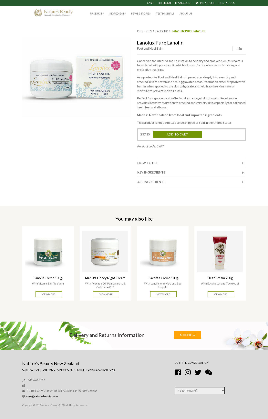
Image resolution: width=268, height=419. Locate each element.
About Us (186, 13)
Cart (150, 3)
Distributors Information (62, 369)
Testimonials (165, 13)
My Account (183, 3)
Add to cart (177, 134)
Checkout (164, 3)
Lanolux (162, 31)
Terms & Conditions (100, 369)
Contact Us (226, 3)
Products (97, 13)
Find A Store (206, 3)
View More (48, 294)
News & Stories (140, 13)
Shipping (187, 334)
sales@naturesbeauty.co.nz (42, 396)
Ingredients (117, 13)
